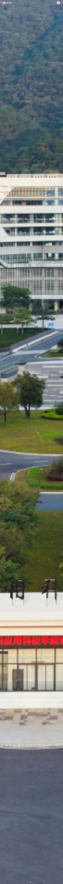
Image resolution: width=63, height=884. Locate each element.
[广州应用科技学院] (8, 2)
